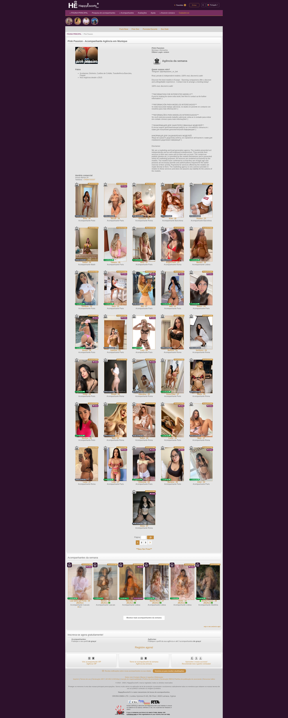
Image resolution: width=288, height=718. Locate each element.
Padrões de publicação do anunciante (188, 679)
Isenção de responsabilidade (131, 679)
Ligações (150, 677)
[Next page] (150, 542)
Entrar (194, 5)
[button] (150, 537)
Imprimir (76, 679)
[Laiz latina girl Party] (86, 21)
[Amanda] (77, 21)
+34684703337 (89, 180)
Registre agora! (144, 647)
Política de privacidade (151, 679)
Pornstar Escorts (150, 29)
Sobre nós (128, 677)
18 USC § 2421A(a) (113, 679)
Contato (136, 677)
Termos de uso (85, 679)
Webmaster (159, 677)
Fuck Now (123, 29)
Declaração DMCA (166, 679)
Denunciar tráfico (209, 679)
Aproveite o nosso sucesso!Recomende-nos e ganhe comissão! (196, 663)
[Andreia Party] (68, 21)
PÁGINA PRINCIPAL (79, 13)
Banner (143, 677)
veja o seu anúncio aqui (212, 626)
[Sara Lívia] (94, 21)
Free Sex (135, 29)
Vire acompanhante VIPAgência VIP (91, 663)
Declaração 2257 (98, 679)
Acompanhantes (126, 13)
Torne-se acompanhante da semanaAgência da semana (144, 663)
